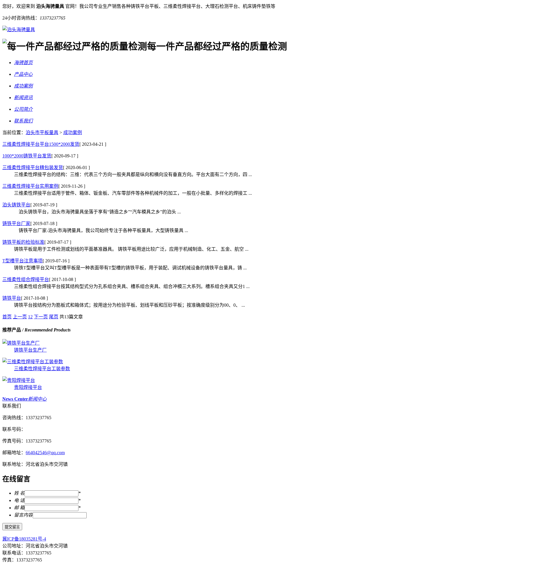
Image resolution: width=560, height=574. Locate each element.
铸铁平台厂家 (16, 223)
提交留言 (12, 527)
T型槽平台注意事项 (22, 260)
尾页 (53, 316)
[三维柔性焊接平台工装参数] (32, 361)
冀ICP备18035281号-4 (24, 538)
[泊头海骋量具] (18, 29)
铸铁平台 (11, 298)
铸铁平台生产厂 (30, 349)
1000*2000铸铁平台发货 (26, 155)
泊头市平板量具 (42, 132)
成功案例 (72, 132)
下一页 (41, 316)
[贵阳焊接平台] (18, 380)
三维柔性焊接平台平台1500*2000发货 (40, 144)
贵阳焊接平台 (28, 387)
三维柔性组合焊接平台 (25, 279)
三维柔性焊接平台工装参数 (42, 368)
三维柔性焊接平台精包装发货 (32, 167)
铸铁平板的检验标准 (23, 242)
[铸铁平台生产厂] (21, 342)
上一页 (20, 316)
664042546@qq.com (45, 452)
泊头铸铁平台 (16, 204)
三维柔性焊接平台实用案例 (30, 186)
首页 (7, 316)
